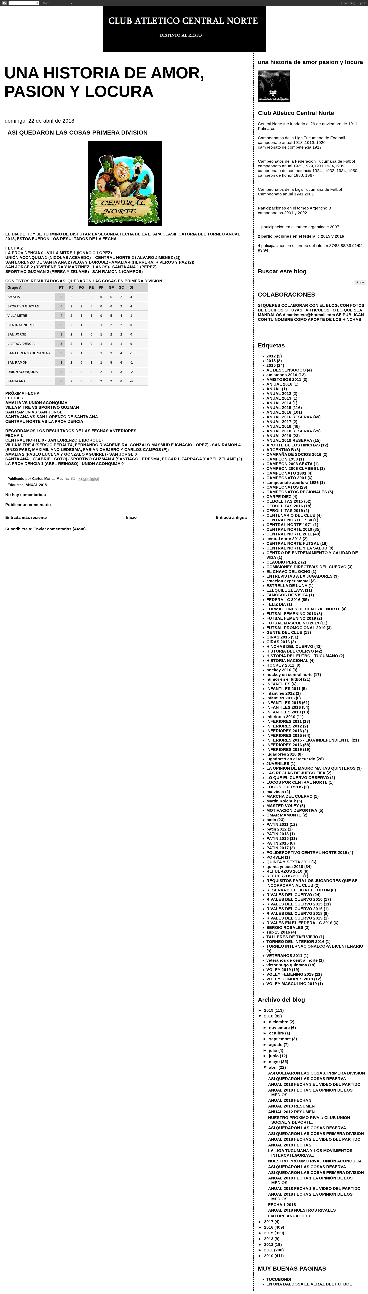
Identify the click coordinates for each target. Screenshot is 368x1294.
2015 (271, 365)
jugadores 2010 (281, 754)
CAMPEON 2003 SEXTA (289, 464)
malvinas (275, 791)
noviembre (280, 1027)
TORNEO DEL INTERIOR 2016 (295, 941)
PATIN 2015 (277, 838)
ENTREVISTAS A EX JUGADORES (299, 576)
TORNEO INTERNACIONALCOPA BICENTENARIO (314, 946)
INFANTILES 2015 (283, 702)
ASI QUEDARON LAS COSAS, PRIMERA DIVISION (316, 1073)
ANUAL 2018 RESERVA (289, 431)
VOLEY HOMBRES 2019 (289, 979)
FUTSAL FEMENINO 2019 (291, 618)
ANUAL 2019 (278, 435)
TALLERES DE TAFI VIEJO (292, 937)
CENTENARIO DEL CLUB (291, 515)
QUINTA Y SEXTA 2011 (288, 862)
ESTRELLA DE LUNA (287, 585)
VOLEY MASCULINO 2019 (291, 983)
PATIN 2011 (277, 824)
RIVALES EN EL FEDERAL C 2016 (299, 923)
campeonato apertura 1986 (292, 482)
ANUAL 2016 (278, 412)
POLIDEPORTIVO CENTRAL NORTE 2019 (306, 852)
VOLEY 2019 (278, 969)
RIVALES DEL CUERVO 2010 (294, 899)
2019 (269, 1010)
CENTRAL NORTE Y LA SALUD (296, 548)
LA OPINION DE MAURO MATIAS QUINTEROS (311, 768)
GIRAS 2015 (278, 637)
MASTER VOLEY (282, 805)
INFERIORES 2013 (284, 731)
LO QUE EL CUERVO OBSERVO (297, 777)
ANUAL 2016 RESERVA (289, 417)
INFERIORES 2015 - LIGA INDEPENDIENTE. (308, 740)
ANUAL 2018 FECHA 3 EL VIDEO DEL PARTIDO (314, 1084)
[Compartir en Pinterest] (96, 479)
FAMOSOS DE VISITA (287, 595)
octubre (277, 1033)
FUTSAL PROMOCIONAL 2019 (296, 627)
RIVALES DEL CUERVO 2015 (294, 904)
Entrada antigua (231, 517)
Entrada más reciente (26, 517)
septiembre (280, 1039)
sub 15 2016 (278, 932)
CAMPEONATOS (282, 487)
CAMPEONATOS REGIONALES (296, 492)
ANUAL (273, 389)
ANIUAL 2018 (279, 384)
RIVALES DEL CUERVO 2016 (294, 909)
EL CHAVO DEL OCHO (288, 571)
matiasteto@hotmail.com (310, 315)
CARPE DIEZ (278, 496)
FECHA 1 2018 (282, 1204)
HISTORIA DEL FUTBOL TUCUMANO (302, 656)
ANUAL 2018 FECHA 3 (290, 1100)
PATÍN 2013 (277, 834)
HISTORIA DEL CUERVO (290, 651)
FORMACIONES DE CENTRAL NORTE (303, 609)
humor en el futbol (284, 679)
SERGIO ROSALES (284, 927)
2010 (269, 1256)
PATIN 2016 (277, 843)
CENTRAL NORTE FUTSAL (292, 543)
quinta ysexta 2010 (284, 866)
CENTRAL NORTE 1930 (289, 520)
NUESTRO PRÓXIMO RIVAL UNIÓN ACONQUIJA (315, 1161)
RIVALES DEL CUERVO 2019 (294, 918)
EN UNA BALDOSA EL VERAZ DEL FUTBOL (309, 1284)
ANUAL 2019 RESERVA (289, 440)
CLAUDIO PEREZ (283, 562)
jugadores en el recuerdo (290, 759)
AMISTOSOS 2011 (283, 379)
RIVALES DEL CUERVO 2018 (294, 913)
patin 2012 (276, 829)
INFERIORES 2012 (284, 726)
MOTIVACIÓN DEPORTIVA (291, 810)
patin (271, 820)
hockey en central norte (289, 674)
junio (274, 1056)
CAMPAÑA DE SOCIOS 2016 (293, 454)
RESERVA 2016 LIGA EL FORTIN (298, 890)
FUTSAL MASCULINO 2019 (292, 623)
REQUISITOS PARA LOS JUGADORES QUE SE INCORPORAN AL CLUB (312, 883)
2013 (271, 361)
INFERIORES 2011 (284, 721)
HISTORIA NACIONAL (287, 660)
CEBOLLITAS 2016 (284, 506)
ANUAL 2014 (278, 403)
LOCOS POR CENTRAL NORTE (297, 782)
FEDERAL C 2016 (283, 599)
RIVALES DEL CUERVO (289, 894)
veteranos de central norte (292, 960)
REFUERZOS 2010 (284, 871)
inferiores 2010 (280, 716)
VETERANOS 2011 (284, 955)
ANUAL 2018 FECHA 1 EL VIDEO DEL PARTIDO (314, 1188)
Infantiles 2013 (280, 698)
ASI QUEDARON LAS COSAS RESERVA (307, 1078)
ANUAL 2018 (36, 485)
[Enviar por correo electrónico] (80, 479)
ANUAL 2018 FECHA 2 (290, 1145)
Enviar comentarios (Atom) (59, 529)
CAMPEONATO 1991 (286, 473)
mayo (275, 1061)
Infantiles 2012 (280, 693)
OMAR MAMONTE (283, 815)
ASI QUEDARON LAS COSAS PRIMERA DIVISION (316, 1133)
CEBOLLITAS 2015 (284, 501)
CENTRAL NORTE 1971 (289, 524)
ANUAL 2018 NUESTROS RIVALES (302, 1210)
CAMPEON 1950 (282, 459)
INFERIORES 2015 (284, 735)
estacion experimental (288, 581)
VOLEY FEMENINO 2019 (290, 974)
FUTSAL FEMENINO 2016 (291, 613)
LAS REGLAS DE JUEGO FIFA (295, 773)
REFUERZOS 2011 (284, 876)
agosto (276, 1044)
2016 (269, 1227)
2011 (269, 1250)
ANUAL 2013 (278, 398)
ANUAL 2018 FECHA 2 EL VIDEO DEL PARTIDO (314, 1139)
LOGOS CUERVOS (284, 787)
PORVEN (275, 857)
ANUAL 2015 (278, 407)
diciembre (279, 1022)
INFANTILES (278, 684)
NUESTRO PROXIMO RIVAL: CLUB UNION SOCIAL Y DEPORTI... (309, 1120)
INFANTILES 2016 (283, 707)
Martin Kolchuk (281, 801)
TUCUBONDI (278, 1279)
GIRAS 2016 (278, 642)
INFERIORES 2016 (284, 745)
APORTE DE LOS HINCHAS (293, 445)
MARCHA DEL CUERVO (289, 796)
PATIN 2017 (277, 848)
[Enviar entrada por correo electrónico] (73, 479)
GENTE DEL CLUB (284, 632)
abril (274, 1067)
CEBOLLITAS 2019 (284, 510)
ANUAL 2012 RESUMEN (291, 1112)
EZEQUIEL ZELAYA (285, 590)
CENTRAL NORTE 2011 (289, 534)
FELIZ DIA (276, 604)
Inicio (131, 517)
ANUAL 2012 (278, 393)
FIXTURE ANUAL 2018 (290, 1216)
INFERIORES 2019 (284, 749)
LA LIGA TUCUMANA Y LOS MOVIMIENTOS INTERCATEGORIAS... (310, 1153)
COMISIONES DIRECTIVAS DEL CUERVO (306, 567)
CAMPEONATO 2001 (286, 478)
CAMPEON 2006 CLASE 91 (292, 468)
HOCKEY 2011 (280, 665)
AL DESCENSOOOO (286, 370)
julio (273, 1050)
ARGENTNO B (280, 450)
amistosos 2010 (281, 375)
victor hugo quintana (286, 965)
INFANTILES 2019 (283, 712)
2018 (269, 1016)
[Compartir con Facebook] (92, 479)
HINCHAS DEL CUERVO (289, 646)
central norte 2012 (284, 539)
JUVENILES (277, 763)
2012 (271, 356)
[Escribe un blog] (84, 479)
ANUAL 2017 (278, 421)
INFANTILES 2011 (283, 688)
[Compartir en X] (88, 479)
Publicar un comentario (28, 504)
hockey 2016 (278, 670)
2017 (269, 1221)
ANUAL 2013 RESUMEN (291, 1106)
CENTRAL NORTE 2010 (289, 529)
